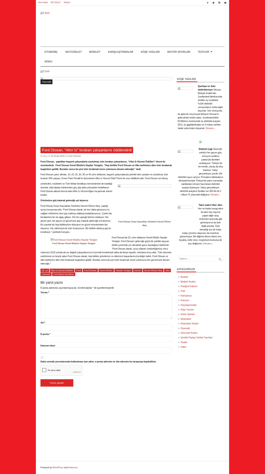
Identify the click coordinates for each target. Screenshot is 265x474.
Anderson (72, 467)
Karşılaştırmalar (120, 51)
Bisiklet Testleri (188, 281)
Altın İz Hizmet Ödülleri (62, 270)
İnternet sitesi (47, 345)
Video (48, 61)
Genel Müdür (106, 270)
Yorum (44, 292)
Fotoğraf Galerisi (189, 286)
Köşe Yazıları (150, 51)
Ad (42, 322)
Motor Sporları (178, 51)
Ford (78, 270)
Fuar (183, 291)
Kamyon (185, 300)
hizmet (137, 270)
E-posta (45, 334)
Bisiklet (94, 51)
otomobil (46, 274)
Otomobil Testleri (189, 333)
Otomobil (51, 51)
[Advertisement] (200, 402)
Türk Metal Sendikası (63, 274)
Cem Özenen (74, 156)
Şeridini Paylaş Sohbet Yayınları (197, 337)
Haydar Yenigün (123, 270)
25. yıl (45, 270)
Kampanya (186, 295)
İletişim (67, 2)
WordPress (58, 467)
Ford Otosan (90, 270)
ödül (167, 270)
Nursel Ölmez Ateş (153, 270)
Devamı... (210, 128)
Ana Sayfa (43, 2)
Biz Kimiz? (56, 2)
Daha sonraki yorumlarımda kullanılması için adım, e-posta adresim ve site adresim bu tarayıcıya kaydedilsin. (98, 361)
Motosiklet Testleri (190, 323)
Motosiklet (73, 51)
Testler (203, 51)
